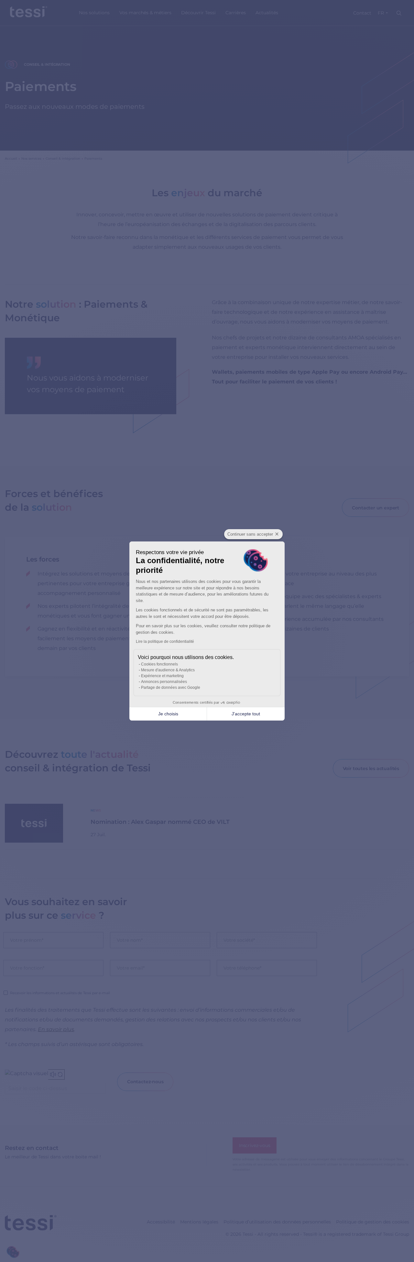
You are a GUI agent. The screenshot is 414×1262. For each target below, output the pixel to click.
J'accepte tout (246, 713)
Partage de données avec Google (170, 687)
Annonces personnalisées (164, 681)
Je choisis (168, 713)
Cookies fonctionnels (159, 664)
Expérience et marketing (162, 676)
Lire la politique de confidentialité (165, 641)
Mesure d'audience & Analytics (168, 670)
